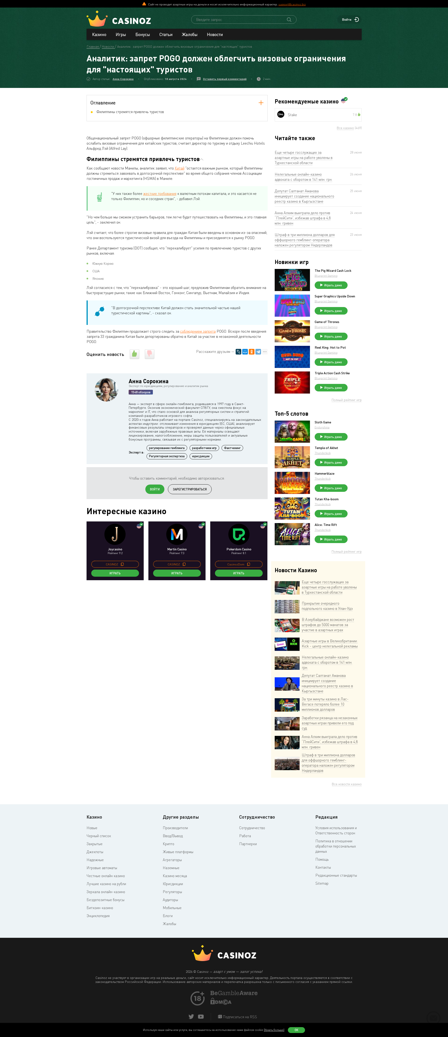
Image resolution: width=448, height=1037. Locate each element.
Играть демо (333, 285)
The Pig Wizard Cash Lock (333, 270)
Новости (215, 34)
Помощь (322, 859)
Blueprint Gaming (326, 275)
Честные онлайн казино (106, 875)
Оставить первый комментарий (224, 78)
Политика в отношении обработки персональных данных (335, 846)
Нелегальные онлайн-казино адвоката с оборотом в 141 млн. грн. (303, 177)
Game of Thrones (327, 321)
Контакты (323, 867)
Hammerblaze (324, 473)
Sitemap (322, 883)
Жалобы (190, 34)
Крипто (168, 843)
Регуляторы (172, 891)
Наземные (171, 867)
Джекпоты (95, 851)
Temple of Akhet (326, 447)
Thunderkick (323, 453)
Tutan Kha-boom (327, 499)
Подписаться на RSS (239, 1016)
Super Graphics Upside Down (335, 296)
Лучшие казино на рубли (106, 883)
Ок (296, 1030)
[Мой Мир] (245, 352)
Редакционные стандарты (336, 875)
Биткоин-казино (100, 907)
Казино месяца (175, 875)
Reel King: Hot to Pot (330, 347)
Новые (92, 827)
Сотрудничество (252, 827)
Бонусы (142, 34)
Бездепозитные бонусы (105, 899)
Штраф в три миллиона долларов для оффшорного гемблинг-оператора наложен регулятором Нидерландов (305, 239)
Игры (121, 34)
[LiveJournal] (238, 352)
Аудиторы (170, 899)
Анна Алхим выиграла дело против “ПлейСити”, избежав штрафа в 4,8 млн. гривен (303, 217)
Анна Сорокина (123, 78)
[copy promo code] (122, 564)
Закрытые (95, 843)
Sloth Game (323, 422)
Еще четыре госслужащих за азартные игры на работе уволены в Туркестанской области (304, 157)
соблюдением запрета (198, 331)
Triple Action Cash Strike (332, 373)
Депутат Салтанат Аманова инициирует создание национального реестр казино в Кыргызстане (304, 196)
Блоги (168, 915)
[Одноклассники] (251, 352)
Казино (99, 34)
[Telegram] (258, 352)
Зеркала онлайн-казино (106, 891)
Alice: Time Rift (326, 524)
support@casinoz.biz (292, 4)
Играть (115, 573)
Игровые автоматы (102, 867)
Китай (179, 168)
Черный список (99, 835)
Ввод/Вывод (173, 835)
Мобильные (172, 907)
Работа (245, 835)
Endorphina (322, 427)
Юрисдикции (173, 883)
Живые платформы (178, 851)
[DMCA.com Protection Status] (221, 1003)
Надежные (95, 859)
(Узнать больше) (274, 1030)
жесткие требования (159, 193)
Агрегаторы (172, 859)
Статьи (166, 34)
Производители (175, 827)
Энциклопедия (98, 915)
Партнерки (248, 843)
